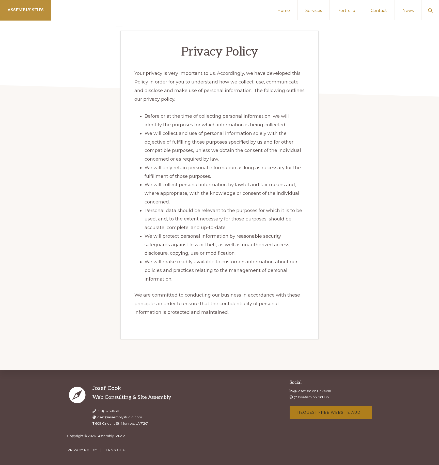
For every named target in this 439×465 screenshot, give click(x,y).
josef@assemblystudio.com (119, 417)
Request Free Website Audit (330, 412)
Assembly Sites (26, 10)
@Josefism (302, 391)
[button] (430, 10)
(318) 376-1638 (108, 411)
